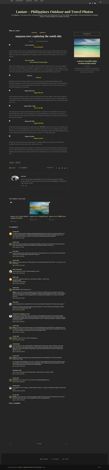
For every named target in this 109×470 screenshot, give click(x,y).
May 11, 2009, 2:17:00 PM (18, 247)
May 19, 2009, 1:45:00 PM (18, 373)
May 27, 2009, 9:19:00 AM (19, 399)
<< (11, 443)
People (36, 0)
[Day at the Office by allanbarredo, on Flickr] (38, 60)
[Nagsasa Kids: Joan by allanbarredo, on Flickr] (38, 91)
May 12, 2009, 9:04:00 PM (19, 309)
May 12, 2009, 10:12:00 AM (19, 283)
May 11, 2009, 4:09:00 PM (18, 256)
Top (99, 467)
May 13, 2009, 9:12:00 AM (18, 332)
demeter (15, 385)
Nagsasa (34, 32)
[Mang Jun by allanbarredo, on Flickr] (38, 76)
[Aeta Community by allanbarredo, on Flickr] (38, 45)
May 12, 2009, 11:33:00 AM (18, 298)
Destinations (19, 0)
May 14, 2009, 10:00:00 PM (19, 366)
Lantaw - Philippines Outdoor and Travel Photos (54, 11)
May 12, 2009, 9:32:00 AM (18, 265)
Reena (14, 302)
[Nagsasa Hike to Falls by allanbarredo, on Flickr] (38, 106)
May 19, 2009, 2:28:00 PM (18, 381)
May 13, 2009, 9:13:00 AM (18, 339)
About (42, 0)
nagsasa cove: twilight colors (57, 216)
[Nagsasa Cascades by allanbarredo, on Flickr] (38, 136)
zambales (43, 32)
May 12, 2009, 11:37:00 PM (18, 321)
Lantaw (13, 167)
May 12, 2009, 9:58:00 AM (19, 273)
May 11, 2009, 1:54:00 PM (18, 238)
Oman (14, 251)
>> (66, 443)
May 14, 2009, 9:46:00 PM (19, 351)
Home (11, 0)
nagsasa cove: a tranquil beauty (39, 216)
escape (14, 231)
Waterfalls (29, 0)
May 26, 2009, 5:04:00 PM (19, 390)
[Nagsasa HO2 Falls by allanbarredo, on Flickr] (38, 121)
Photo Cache (16, 269)
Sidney (14, 277)
